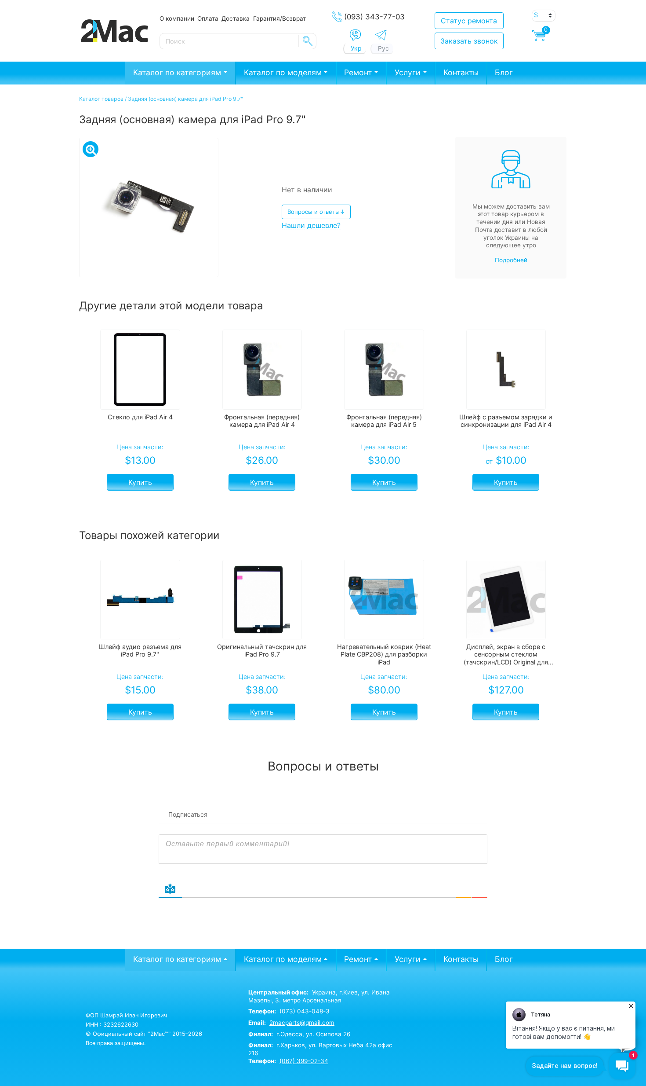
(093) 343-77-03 (374, 16)
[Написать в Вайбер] (355, 35)
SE (307, 41)
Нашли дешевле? (311, 225)
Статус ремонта (469, 20)
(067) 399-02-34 (303, 1060)
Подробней (511, 260)
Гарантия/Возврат (279, 18)
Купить (140, 482)
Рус (383, 48)
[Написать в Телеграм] (381, 34)
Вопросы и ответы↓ (316, 211)
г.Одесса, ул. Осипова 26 (299, 1034)
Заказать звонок (469, 41)
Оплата (207, 18)
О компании (177, 18)
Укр (356, 48)
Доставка (235, 18)
